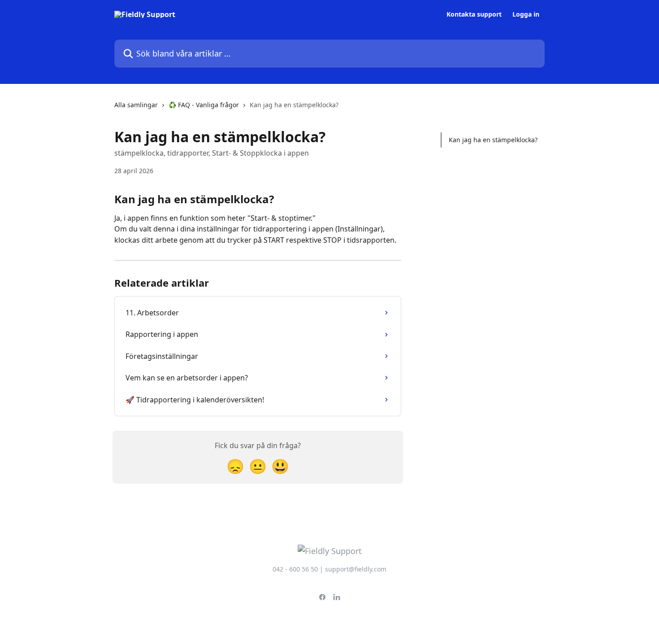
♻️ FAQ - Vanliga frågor (204, 104)
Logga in (525, 14)
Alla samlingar (136, 104)
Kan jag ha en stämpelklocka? (493, 139)
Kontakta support (474, 14)
